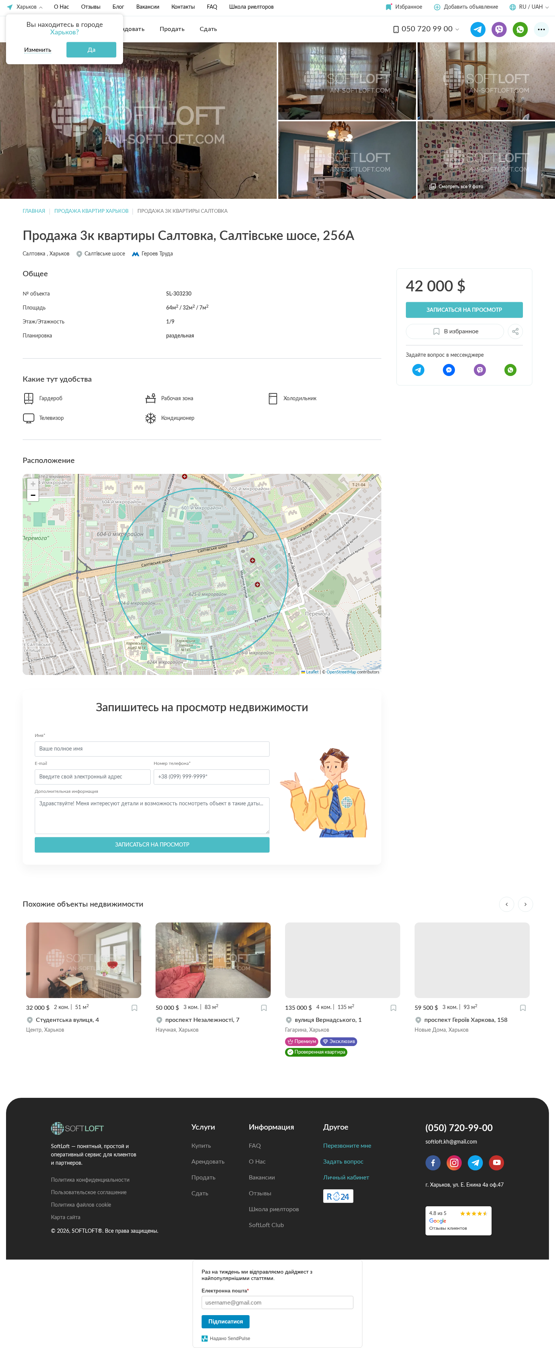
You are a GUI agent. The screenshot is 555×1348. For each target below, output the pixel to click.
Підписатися (225, 1321)
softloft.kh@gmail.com (451, 1142)
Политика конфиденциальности (90, 1180)
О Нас (61, 7)
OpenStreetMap (341, 672)
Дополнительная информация (66, 791)
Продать (203, 1178)
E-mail (41, 763)
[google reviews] (459, 1220)
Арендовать (208, 1162)
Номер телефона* (172, 763)
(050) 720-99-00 (459, 1128)
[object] (83, 1024)
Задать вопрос (343, 1162)
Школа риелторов (251, 7)
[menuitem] (127, 29)
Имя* (40, 735)
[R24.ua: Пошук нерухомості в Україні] (338, 1196)
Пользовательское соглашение (88, 1192)
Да (92, 50)
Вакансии (147, 7)
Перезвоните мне (347, 1146)
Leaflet (312, 672)
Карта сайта (65, 1217)
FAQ (212, 7)
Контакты (183, 7)
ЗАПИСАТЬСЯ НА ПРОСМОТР (152, 845)
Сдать (199, 1193)
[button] (403, 7)
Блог (118, 7)
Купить (201, 1146)
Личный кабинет (346, 1178)
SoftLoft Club (266, 1225)
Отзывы (90, 7)
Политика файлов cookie (81, 1205)
